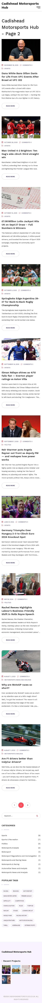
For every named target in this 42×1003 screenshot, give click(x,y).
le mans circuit (28, 911)
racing (6, 891)
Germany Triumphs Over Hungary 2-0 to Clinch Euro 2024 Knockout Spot (18, 533)
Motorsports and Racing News (14, 860)
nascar (6, 911)
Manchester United (10, 896)
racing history (21, 915)
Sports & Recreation (10, 840)
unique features (9, 920)
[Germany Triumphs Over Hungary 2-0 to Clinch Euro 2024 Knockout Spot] (6, 969)
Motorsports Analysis (13, 753)
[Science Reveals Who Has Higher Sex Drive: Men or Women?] (6, 979)
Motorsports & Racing (10, 864)
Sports (7, 68)
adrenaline (16, 925)
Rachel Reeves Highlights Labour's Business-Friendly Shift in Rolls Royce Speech (18, 611)
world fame (8, 915)
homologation (9, 906)
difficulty (7, 901)
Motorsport (6, 852)
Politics (7, 445)
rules (21, 906)
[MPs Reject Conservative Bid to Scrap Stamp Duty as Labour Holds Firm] (16, 969)
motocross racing (26, 920)
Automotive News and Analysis (14, 868)
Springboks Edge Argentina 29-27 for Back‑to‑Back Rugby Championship (20, 302)
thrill (6, 925)
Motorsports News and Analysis (17, 680)
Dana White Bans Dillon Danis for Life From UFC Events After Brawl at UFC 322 (20, 76)
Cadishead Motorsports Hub (16, 951)
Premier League (26, 896)
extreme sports (30, 925)
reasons (16, 891)
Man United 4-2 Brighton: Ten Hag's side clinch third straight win (20, 154)
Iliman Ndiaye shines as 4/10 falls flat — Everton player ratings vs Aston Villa (19, 376)
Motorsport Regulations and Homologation (19, 856)
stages (15, 911)
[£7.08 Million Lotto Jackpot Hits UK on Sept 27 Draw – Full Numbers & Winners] (26, 969)
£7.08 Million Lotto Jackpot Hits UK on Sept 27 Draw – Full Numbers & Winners (20, 224)
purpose (30, 906)
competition (19, 901)
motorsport (27, 891)
